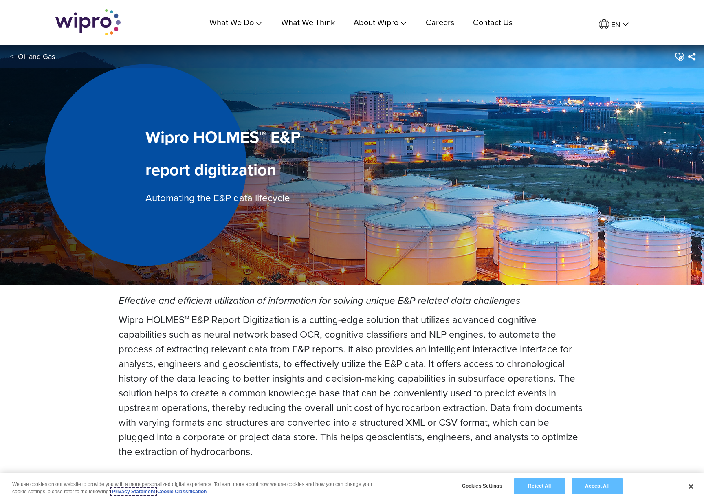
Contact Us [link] (493, 22)
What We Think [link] (308, 22)
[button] (679, 57)
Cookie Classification (182, 491)
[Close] (691, 486)
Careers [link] (440, 22)
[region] (352, 487)
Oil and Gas (36, 56)
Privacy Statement (133, 491)
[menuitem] (613, 25)
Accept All (597, 486)
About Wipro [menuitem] (376, 22)
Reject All (539, 486)
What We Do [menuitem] (231, 22)
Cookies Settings (482, 486)
